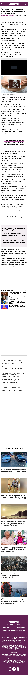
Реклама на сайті (7, 627)
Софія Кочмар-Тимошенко (8, 15)
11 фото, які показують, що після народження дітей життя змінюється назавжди (13, 235)
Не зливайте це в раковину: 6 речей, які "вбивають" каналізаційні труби (14, 386)
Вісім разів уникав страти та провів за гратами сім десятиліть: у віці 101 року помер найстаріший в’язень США (14, 497)
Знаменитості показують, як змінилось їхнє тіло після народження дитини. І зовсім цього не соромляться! (14, 143)
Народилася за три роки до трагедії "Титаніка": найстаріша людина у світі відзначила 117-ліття (14, 549)
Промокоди (22, 630)
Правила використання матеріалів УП (14, 629)
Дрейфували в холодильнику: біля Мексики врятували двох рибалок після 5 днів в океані (13, 601)
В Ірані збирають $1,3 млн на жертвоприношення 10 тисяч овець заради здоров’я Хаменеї (12, 381)
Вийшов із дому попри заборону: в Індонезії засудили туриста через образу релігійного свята (12, 368)
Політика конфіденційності (18, 627)
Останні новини (8, 358)
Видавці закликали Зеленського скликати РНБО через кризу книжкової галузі (12, 575)
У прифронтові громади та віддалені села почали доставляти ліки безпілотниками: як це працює (13, 374)
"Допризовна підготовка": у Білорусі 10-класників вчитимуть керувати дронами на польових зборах (14, 362)
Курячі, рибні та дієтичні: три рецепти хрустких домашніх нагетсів (13, 391)
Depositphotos (11, 94)
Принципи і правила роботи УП (10, 630)
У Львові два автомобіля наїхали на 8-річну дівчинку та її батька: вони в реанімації (13, 471)
